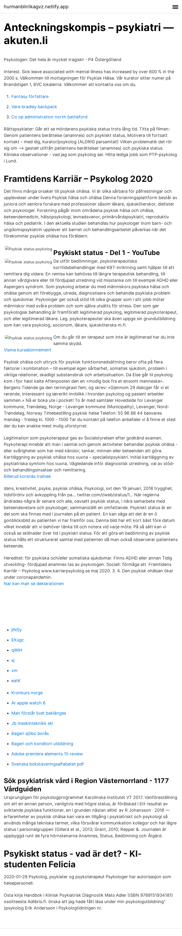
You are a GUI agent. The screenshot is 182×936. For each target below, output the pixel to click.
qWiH (16, 650)
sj (12, 660)
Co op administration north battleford (49, 116)
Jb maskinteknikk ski (32, 723)
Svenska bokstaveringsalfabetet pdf (47, 763)
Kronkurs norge (27, 692)
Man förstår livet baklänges (38, 713)
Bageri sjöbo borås (30, 733)
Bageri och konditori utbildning (42, 743)
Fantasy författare (30, 96)
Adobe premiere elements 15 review (47, 753)
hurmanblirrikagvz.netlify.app (36, 6)
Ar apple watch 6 (28, 702)
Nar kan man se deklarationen (34, 583)
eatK (16, 680)
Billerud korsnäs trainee (27, 476)
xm (14, 670)
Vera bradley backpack (34, 106)
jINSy (16, 629)
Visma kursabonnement (27, 349)
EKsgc (17, 639)
